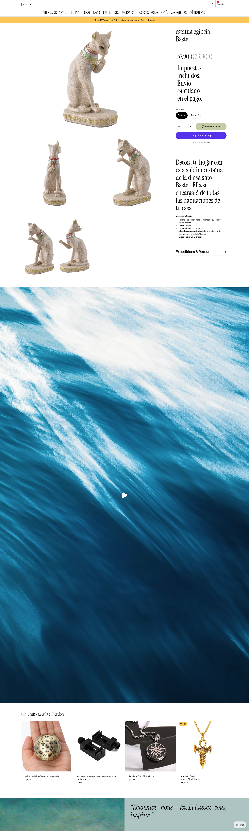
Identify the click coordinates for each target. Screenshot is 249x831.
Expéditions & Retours (193, 252)
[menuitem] (62, 12)
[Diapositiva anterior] (25, 746)
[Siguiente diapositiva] (67, 746)
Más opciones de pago (201, 142)
